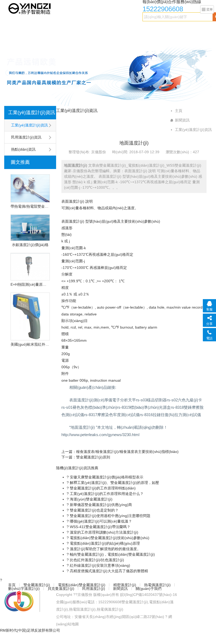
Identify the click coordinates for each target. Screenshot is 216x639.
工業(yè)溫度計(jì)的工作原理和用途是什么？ (106, 494)
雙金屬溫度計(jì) (33, 28)
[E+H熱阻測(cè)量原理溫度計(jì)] (30, 266)
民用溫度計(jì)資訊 (26, 137)
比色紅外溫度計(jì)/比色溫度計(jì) (96, 560)
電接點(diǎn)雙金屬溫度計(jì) (76, 28)
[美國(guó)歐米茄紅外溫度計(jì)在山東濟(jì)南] (30, 316)
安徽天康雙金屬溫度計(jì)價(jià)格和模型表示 (106, 477)
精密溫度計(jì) (117, 28)
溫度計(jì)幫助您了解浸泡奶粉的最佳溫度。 (105, 549)
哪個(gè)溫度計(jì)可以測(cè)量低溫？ (100, 521)
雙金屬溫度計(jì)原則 (93, 457)
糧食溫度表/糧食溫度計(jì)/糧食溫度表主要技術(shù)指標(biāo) (127, 451)
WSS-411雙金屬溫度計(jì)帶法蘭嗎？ (99, 527)
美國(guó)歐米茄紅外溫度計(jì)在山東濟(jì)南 (30, 344)
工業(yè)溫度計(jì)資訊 (31, 112)
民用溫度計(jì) (51, 39)
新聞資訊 (75, 39)
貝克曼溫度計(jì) (20, 39)
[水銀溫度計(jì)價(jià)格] (30, 227)
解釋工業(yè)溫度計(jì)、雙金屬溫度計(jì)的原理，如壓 (114, 482)
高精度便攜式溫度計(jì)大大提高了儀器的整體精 (108, 571)
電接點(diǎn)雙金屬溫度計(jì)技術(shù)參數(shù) (109, 538)
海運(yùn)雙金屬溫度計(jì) (90, 499)
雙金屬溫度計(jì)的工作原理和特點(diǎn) (102, 488)
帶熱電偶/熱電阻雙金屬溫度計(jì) (30, 206)
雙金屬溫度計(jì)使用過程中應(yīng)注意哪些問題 (109, 516)
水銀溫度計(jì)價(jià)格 (30, 245)
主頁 (178, 111)
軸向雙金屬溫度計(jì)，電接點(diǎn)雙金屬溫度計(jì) (112, 554)
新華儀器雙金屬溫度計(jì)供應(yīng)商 (100, 505)
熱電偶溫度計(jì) (148, 28)
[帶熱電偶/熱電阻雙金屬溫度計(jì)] (30, 188)
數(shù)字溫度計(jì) (183, 28)
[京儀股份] (30, 8)
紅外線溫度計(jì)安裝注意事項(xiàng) (99, 565)
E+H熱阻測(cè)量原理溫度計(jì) (30, 284)
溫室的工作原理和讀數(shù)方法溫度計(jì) (103, 532)
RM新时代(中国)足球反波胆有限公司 (30, 630)
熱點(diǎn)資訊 (23, 149)
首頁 (10, 28)
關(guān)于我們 (102, 39)
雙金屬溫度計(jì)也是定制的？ (94, 510)
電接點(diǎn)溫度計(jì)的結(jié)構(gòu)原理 (104, 543)
